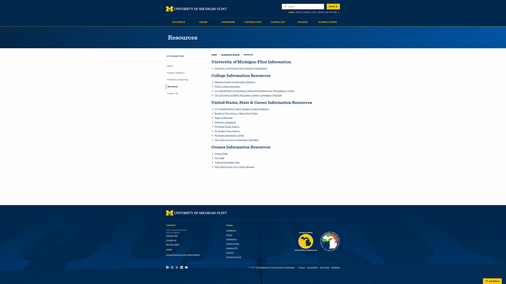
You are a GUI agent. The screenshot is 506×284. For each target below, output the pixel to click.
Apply (291, 12)
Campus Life (278, 22)
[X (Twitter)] (177, 267)
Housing (303, 22)
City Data (219, 158)
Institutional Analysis (230, 54)
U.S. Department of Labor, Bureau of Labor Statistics (242, 109)
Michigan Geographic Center (229, 135)
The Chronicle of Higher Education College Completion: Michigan (248, 95)
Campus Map (172, 235)
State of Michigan (224, 117)
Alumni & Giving (327, 22)
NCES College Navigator (227, 86)
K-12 (314, 12)
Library (320, 12)
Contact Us (171, 240)
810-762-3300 (172, 244)
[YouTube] (186, 267)
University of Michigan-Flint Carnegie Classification (241, 68)
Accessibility (312, 267)
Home (214, 54)
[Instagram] (172, 267)
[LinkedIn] (181, 267)
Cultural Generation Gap (227, 162)
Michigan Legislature (225, 122)
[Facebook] (167, 267)
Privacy (301, 267)
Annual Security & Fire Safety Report (183, 254)
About (298, 12)
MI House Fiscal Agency (227, 126)
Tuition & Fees (253, 22)
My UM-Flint (331, 12)
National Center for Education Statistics (235, 82)
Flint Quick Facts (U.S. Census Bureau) (235, 166)
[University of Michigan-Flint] (196, 8)
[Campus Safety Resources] (306, 241)
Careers (306, 12)
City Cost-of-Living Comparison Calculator (237, 139)
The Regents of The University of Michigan (275, 267)
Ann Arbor (325, 267)
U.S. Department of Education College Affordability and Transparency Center (254, 90)
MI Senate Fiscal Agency (227, 131)
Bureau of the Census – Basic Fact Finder (236, 113)
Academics (178, 22)
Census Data (221, 153)
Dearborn (335, 267)
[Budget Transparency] (330, 241)
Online (203, 22)
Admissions (228, 22)
